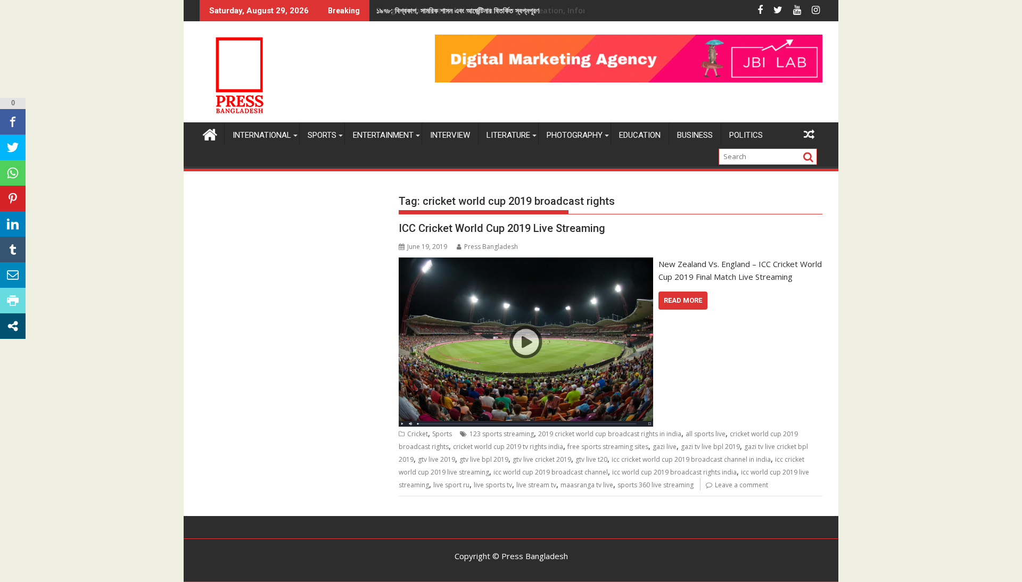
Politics (746, 135)
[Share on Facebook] (13, 122)
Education (640, 135)
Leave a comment (741, 484)
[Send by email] (13, 275)
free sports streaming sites (607, 446)
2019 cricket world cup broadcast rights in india (609, 433)
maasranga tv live (587, 484)
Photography (575, 135)
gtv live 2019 (436, 459)
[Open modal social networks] (13, 326)
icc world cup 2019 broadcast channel (550, 472)
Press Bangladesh (491, 246)
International (262, 135)
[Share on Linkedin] (13, 224)
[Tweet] (13, 147)
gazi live (665, 446)
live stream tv (536, 484)
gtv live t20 (591, 459)
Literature (508, 135)
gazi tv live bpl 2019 (710, 446)
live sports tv (493, 484)
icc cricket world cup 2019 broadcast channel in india (691, 459)
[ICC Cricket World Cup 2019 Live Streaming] (526, 264)
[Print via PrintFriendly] (13, 300)
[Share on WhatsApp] (13, 173)
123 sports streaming (501, 433)
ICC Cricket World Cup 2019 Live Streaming (502, 228)
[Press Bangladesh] (210, 133)
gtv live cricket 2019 (542, 459)
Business (695, 135)
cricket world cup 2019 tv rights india (508, 446)
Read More (683, 300)
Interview (450, 135)
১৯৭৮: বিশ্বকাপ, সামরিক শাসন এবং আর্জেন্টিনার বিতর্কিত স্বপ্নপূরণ (457, 10)
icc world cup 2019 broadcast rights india (674, 472)
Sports (322, 135)
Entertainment (383, 135)
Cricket (417, 433)
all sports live (706, 433)
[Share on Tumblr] (13, 249)
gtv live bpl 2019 (483, 459)
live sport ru (451, 484)
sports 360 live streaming (655, 484)
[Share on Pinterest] (13, 198)
